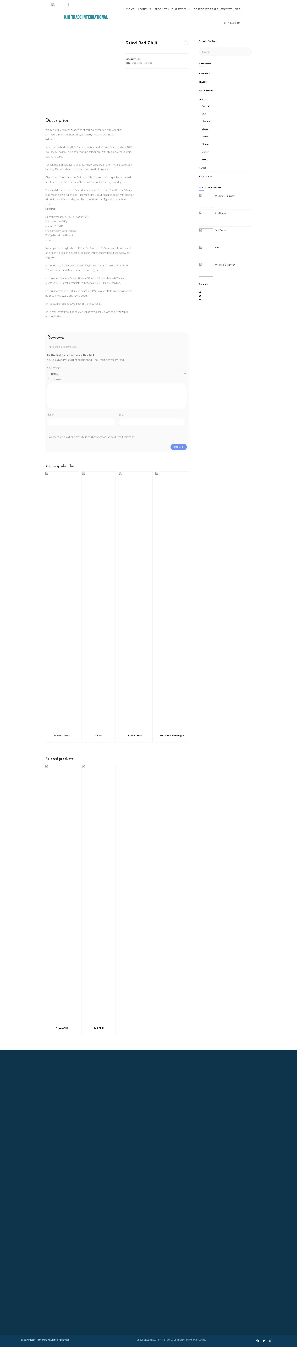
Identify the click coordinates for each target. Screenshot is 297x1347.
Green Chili (62, 1028)
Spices (202, 99)
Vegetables (205, 176)
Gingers (205, 144)
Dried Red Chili (144, 62)
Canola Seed (135, 735)
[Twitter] (200, 292)
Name (51, 414)
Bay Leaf (206, 106)
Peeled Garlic (62, 735)
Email (122, 414)
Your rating (54, 367)
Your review (54, 379)
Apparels (204, 73)
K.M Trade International (86, 17)
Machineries (206, 90)
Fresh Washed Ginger (172, 735)
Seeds (204, 159)
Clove (98, 735)
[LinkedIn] (200, 300)
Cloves (205, 129)
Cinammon (207, 121)
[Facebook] (200, 296)
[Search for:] (225, 51)
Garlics (205, 136)
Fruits (203, 82)
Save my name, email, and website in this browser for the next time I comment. (90, 436)
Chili (139, 58)
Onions (205, 151)
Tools (202, 167)
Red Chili (99, 1028)
